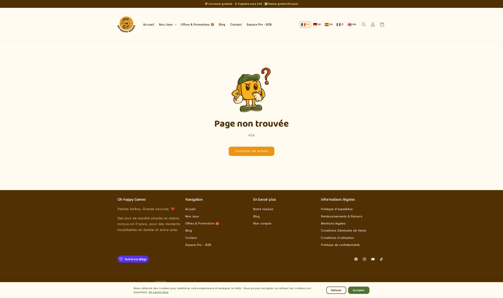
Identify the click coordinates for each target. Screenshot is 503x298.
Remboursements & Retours (341, 216)
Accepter (359, 290)
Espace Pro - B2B (198, 245)
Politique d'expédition (337, 209)
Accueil (190, 209)
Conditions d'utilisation (337, 238)
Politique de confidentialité (340, 245)
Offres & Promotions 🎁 (202, 223)
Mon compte (262, 223)
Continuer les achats (251, 151)
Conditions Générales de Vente (343, 230)
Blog (188, 230)
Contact (191, 238)
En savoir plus (159, 292)
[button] (167, 24)
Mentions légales (333, 223)
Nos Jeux (192, 216)
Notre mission (263, 209)
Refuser (336, 290)
